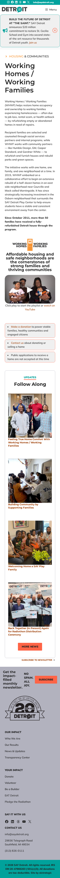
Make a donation (21, 326)
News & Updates (15, 751)
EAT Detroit (12, 795)
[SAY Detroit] (15, 10)
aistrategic (45, 872)
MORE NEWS (30, 646)
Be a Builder (12, 789)
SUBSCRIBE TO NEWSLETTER (37, 660)
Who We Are (12, 738)
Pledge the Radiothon (18, 801)
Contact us (17, 342)
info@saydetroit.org (43, 2)
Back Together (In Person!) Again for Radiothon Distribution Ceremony (28, 631)
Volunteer (10, 782)
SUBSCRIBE (46, 679)
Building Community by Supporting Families (23, 506)
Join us (33, 42)
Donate (9, 776)
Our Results (12, 744)
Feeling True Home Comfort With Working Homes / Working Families (29, 442)
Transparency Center (17, 757)
